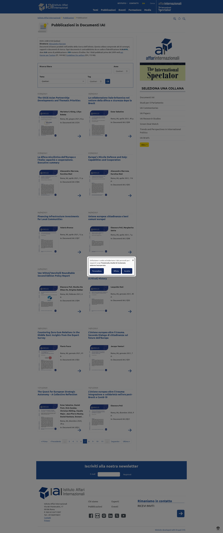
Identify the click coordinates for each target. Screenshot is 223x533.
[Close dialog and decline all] (133, 259)
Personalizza (97, 271)
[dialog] (111, 266)
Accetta (127, 271)
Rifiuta (116, 271)
